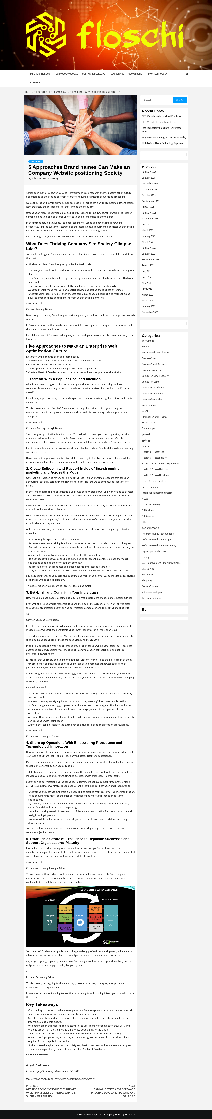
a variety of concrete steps (98, 519)
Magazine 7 (115, 1114)
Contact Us (36, 82)
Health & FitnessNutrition (155, 475)
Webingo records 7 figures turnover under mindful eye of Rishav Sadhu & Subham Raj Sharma (51, 1091)
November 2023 (150, 218)
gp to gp (146, 440)
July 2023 (147, 224)
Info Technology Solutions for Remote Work (161, 129)
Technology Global (66, 74)
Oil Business (148, 510)
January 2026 (148, 177)
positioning (72, 1079)
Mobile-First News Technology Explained (163, 143)
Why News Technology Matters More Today (164, 137)
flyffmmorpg (148, 428)
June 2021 (147, 277)
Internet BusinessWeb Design (157, 492)
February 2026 (149, 171)
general (146, 434)
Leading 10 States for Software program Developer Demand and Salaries (113, 1091)
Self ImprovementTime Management (161, 562)
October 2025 (149, 195)
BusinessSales (149, 358)
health (145, 446)
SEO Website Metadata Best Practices (161, 116)
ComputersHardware (153, 387)
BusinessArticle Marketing (155, 352)
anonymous (148, 340)
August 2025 (148, 206)
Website (91, 1079)
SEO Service (117, 74)
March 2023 (147, 230)
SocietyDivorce (150, 586)
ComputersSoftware (152, 393)
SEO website (135, 74)
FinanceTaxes (149, 422)
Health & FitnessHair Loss (155, 469)
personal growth (150, 527)
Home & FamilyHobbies (154, 481)
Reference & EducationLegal (156, 539)
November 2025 (150, 189)
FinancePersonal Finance (155, 416)
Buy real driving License (154, 370)
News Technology (157, 74)
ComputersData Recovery (155, 375)
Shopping (147, 580)
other (145, 522)
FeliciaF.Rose (39, 178)
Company (55, 1079)
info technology (40, 74)
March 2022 (147, 242)
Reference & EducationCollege (158, 533)
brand (47, 1079)
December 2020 (150, 312)
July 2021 (147, 271)
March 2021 (147, 294)
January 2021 (148, 306)
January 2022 (148, 253)
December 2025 (150, 183)
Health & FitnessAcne (153, 451)
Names (63, 1079)
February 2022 (149, 247)
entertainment (149, 405)
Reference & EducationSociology (159, 545)
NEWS (145, 498)
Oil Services (148, 516)
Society (82, 1079)
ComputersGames (151, 381)
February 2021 (149, 300)
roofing (145, 557)
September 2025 (150, 201)
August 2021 (148, 265)
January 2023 (148, 236)
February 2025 (149, 212)
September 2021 (150, 259)
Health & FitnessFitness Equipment (160, 463)
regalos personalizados (154, 551)
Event (145, 410)
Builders (146, 346)
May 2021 (146, 283)
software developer (94, 74)
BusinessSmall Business (154, 364)
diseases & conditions (153, 399)
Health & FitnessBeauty (154, 457)
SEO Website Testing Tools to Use (159, 122)
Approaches (37, 1079)
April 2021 (147, 288)
